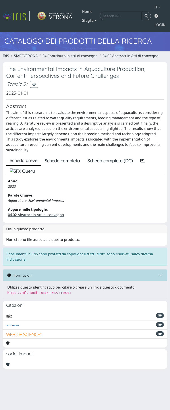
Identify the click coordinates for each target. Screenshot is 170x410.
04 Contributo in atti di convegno (70, 55)
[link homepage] (16, 16)
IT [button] (156, 7)
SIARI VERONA (26, 55)
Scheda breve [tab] (23, 160)
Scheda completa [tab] (62, 160)
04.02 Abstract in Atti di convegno (130, 55)
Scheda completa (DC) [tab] (110, 160)
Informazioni (21, 275)
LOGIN (160, 24)
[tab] (143, 160)
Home (87, 11)
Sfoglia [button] (88, 20)
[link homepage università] (55, 16)
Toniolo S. (16, 84)
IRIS (6, 55)
